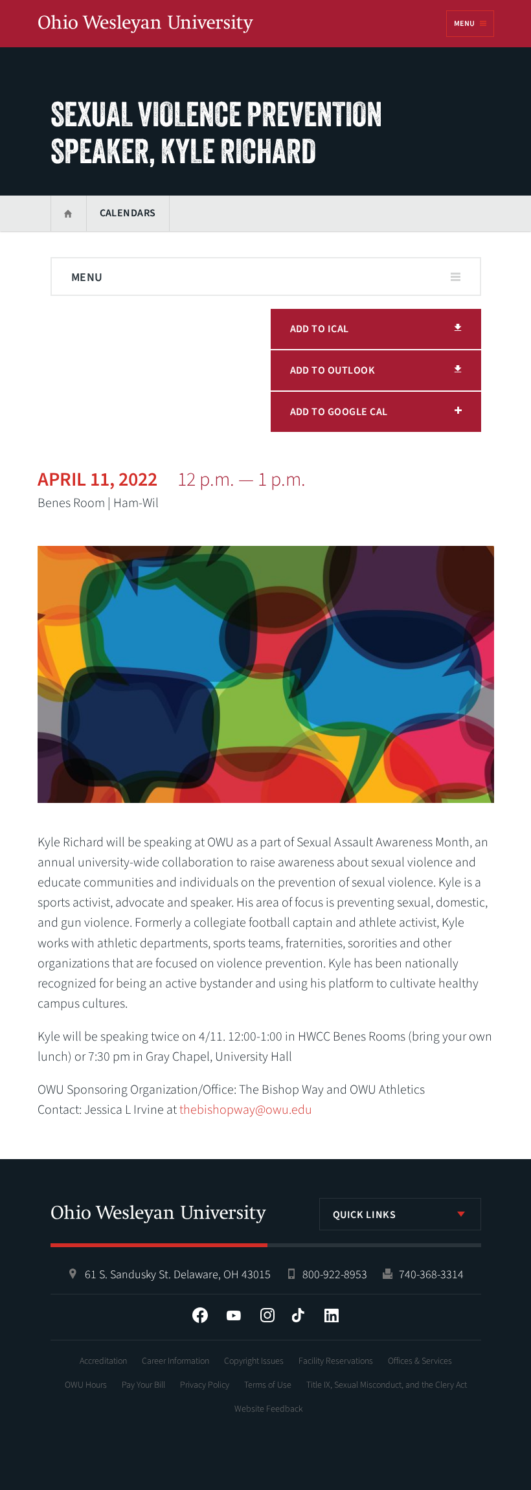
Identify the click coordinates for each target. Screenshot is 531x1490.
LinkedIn (331, 1315)
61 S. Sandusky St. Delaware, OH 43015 (178, 1275)
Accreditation (103, 1361)
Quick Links (364, 1215)
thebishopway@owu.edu (245, 1110)
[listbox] (400, 1214)
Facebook (200, 1315)
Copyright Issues (254, 1361)
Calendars (128, 213)
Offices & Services (420, 1361)
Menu (464, 23)
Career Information (175, 1361)
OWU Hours (86, 1385)
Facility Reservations (336, 1361)
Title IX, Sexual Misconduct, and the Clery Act (386, 1385)
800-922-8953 (334, 1275)
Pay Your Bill (143, 1385)
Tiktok (298, 1315)
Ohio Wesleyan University (146, 24)
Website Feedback (268, 1409)
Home (68, 213)
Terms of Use (267, 1385)
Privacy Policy (204, 1385)
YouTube (234, 1315)
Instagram (267, 1315)
